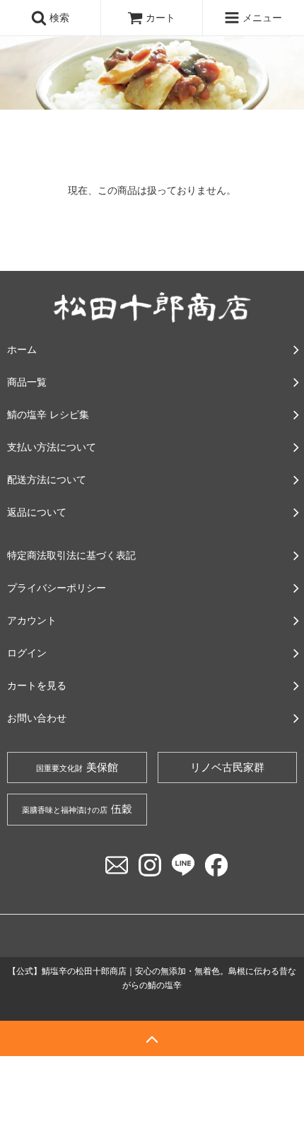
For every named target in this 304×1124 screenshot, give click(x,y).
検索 (58, 17)
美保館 (77, 767)
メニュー (261, 17)
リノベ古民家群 (227, 767)
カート (160, 17)
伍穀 (77, 809)
